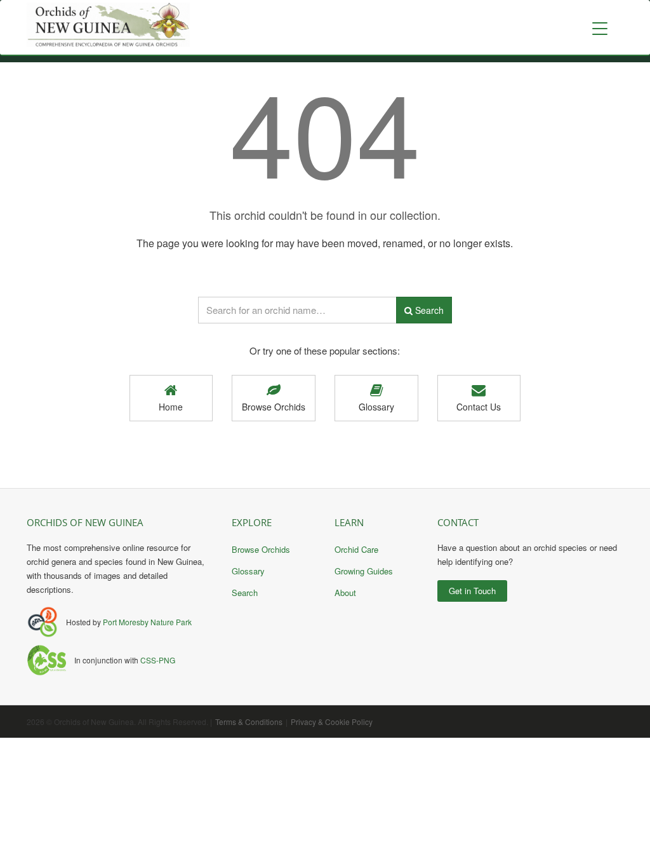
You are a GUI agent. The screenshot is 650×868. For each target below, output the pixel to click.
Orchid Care (356, 549)
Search (428, 310)
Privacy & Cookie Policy (332, 721)
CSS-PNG (157, 659)
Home (171, 406)
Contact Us (478, 406)
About (345, 593)
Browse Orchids (273, 406)
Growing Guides (364, 571)
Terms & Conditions (248, 721)
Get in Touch (472, 591)
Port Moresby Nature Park (147, 621)
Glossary (376, 406)
